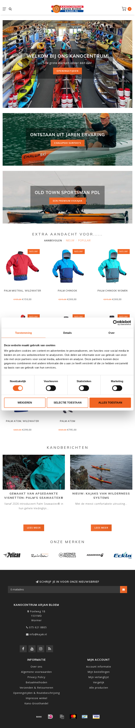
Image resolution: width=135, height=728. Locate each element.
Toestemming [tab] (23, 332)
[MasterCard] (73, 716)
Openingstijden (67, 70)
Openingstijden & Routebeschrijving (36, 693)
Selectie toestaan (68, 402)
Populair (84, 240)
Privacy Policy (36, 677)
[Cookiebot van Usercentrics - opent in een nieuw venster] (115, 322)
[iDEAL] (50, 716)
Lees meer (34, 527)
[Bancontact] (84, 716)
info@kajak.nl (38, 634)
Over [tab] (111, 332)
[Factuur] (61, 716)
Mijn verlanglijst (98, 677)
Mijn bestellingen (99, 671)
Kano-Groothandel (36, 703)
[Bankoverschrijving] (39, 716)
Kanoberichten (67, 447)
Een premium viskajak (67, 200)
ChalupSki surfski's (67, 142)
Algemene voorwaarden (36, 671)
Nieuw (70, 240)
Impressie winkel (36, 698)
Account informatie (98, 666)
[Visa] (96, 716)
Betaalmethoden (36, 682)
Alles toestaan (110, 402)
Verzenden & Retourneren (36, 687)
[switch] (51, 388)
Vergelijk (98, 682)
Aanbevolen (53, 240)
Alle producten (98, 687)
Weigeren (25, 402)
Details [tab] (67, 332)
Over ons (36, 666)
